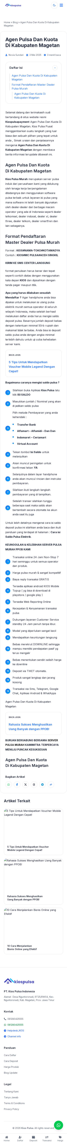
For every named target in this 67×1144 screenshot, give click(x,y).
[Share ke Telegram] (42, 784)
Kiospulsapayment (17, 121)
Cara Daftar (10, 1055)
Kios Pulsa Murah (16, 179)
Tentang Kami (11, 1091)
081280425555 (15, 1024)
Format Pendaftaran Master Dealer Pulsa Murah (33, 86)
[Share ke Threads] (34, 784)
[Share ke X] (25, 784)
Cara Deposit (11, 1061)
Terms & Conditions (14, 1103)
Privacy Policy (11, 1109)
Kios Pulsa (47, 390)
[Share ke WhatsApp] (8, 784)
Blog (15, 22)
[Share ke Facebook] (17, 784)
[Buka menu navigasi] (61, 5)
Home (7, 22)
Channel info (14, 1036)
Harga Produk (11, 1066)
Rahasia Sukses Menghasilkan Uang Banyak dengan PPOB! (30, 727)
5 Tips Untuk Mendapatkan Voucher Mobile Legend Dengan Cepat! (32, 366)
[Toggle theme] (54, 5)
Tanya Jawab (11, 1097)
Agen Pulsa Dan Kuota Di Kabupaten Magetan (34, 77)
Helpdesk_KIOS (15, 1030)
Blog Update (10, 1072)
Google (54, 688)
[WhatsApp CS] (58, 1125)
